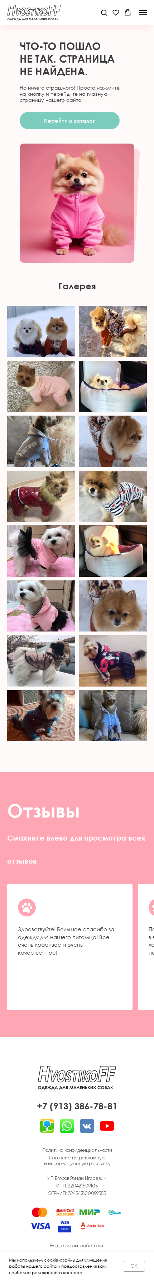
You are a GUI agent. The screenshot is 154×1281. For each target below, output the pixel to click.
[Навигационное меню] (143, 12)
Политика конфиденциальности (77, 1150)
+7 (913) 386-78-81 (77, 1106)
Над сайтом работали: (77, 1245)
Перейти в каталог (69, 120)
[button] (104, 12)
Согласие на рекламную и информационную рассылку (77, 1160)
